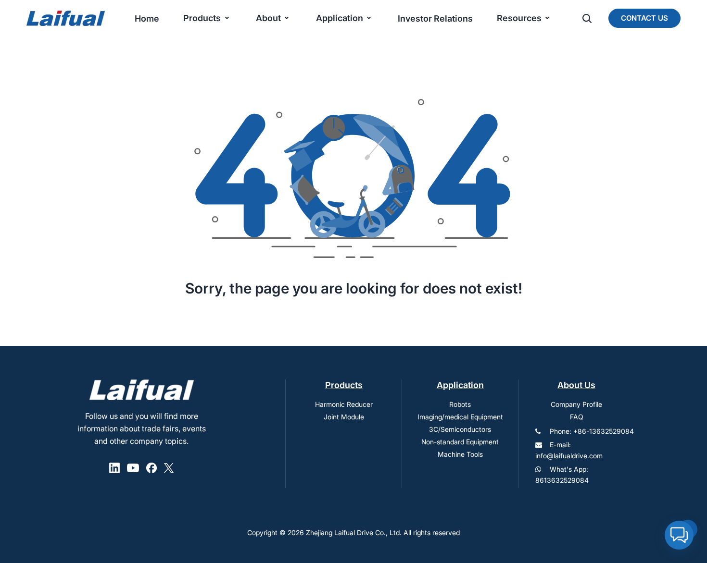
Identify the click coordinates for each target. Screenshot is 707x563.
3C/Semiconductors (460, 429)
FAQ (576, 417)
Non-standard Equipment (460, 442)
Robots (460, 404)
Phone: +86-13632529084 (592, 431)
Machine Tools (460, 454)
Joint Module (344, 417)
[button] (679, 535)
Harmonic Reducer (344, 404)
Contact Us (644, 18)
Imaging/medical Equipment (460, 417)
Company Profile (576, 404)
